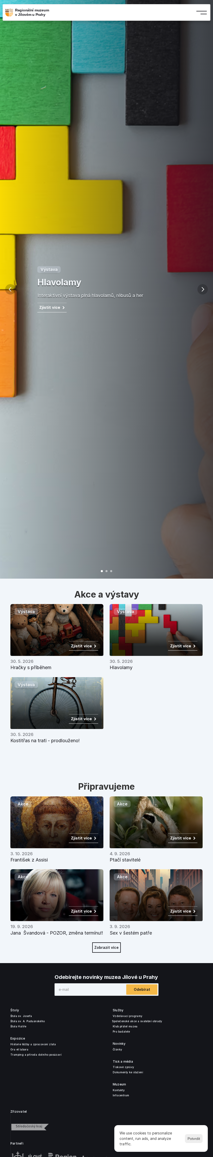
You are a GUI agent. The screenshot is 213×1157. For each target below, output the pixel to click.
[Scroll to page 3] (112, 571)
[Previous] (10, 289)
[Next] (202, 289)
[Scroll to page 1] (100, 571)
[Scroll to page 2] (106, 571)
